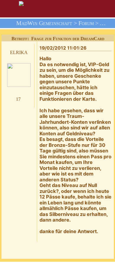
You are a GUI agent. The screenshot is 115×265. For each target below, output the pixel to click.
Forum (86, 23)
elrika (19, 52)
